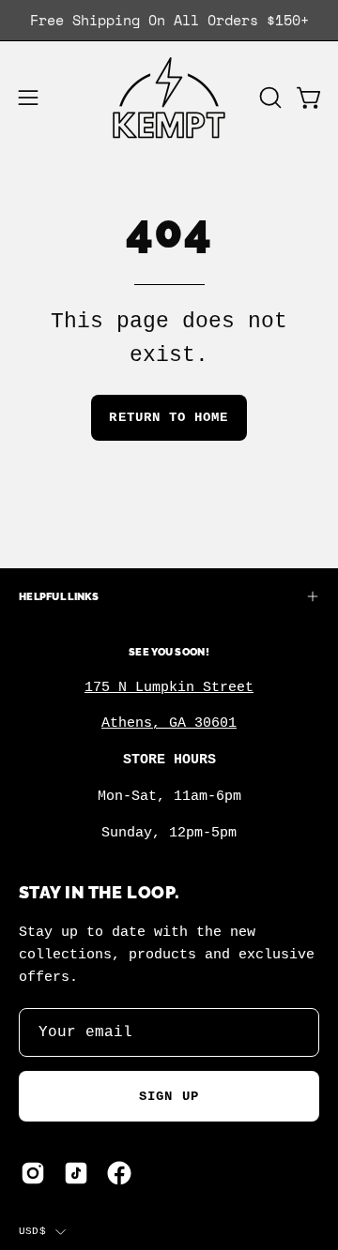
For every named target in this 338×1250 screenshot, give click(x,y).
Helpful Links (59, 596)
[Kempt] (169, 98)
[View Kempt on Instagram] (33, 1173)
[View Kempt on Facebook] (119, 1173)
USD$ (32, 1231)
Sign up (169, 1096)
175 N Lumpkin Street (169, 687)
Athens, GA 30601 (169, 723)
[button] (268, 97)
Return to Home (168, 417)
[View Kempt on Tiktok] (76, 1173)
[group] (169, 20)
